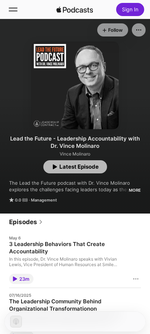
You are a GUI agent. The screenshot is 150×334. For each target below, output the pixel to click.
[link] (26, 222)
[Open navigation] (13, 9)
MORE (135, 190)
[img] (74, 9)
